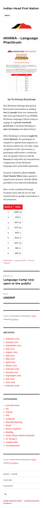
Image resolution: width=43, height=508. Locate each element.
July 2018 (10, 379)
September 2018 (13, 375)
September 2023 (13, 345)
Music (8, 425)
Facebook (8, 486)
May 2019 (10, 359)
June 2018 (10, 382)
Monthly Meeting (14, 422)
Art (7, 408)
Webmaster (7, 260)
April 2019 (10, 362)
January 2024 (12, 342)
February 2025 (12, 339)
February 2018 (12, 385)
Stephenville (12, 442)
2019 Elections (12, 405)
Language (10, 419)
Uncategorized (13, 445)
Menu (7, 15)
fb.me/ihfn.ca (14, 319)
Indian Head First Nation (21, 8)
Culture (9, 412)
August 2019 (11, 352)
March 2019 (11, 365)
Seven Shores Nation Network (20, 435)
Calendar (7, 480)
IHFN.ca (33, 316)
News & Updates (13, 429)
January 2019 (12, 372)
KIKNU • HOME (10, 474)
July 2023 (10, 349)
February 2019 (12, 369)
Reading (9, 432)
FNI (7, 415)
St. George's (11, 439)
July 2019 (10, 355)
